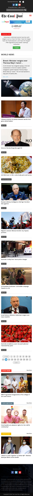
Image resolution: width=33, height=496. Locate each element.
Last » (16, 362)
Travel (17, 48)
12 (3, 359)
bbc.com (5, 77)
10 (26, 356)
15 (12, 359)
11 (29, 356)
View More (29, 370)
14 (9, 359)
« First (6, 356)
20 (27, 359)
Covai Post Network (6, 179)
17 (18, 359)
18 (21, 359)
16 (15, 359)
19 (24, 359)
